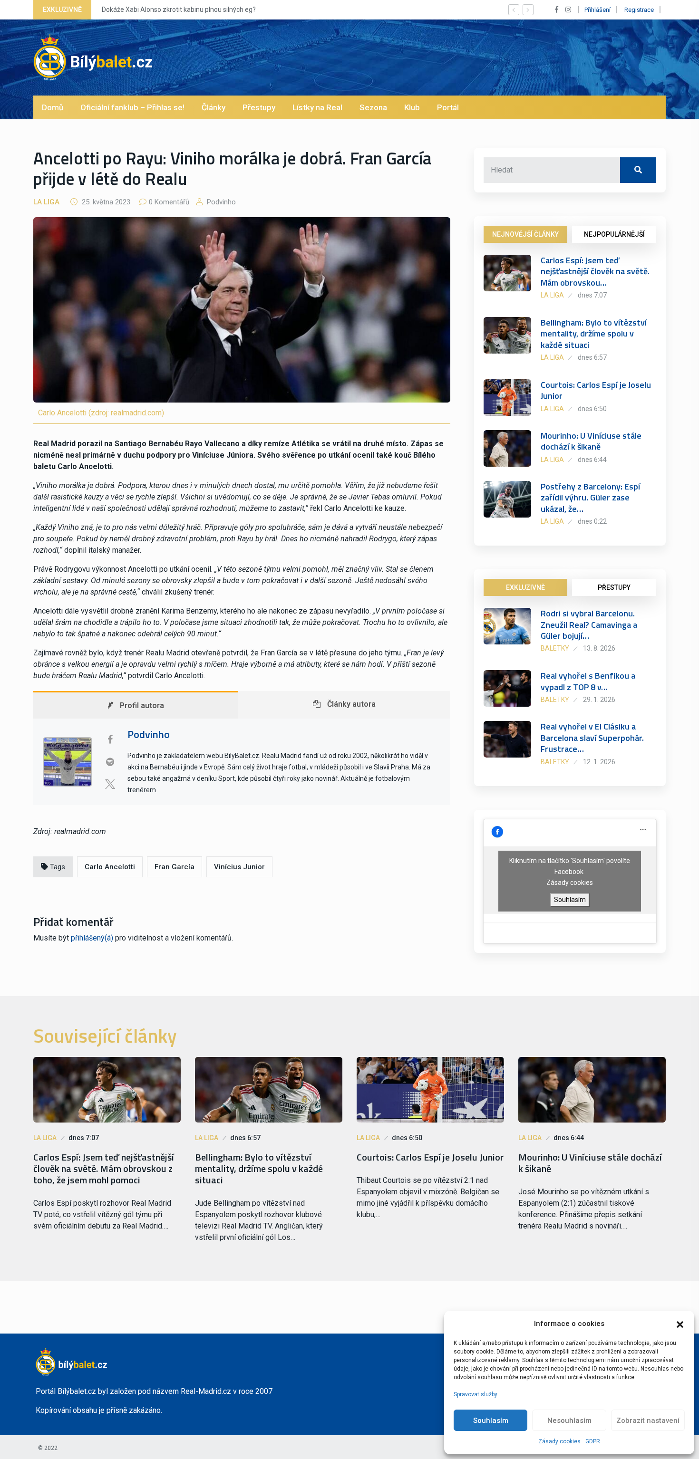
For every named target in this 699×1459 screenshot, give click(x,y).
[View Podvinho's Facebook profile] (110, 739)
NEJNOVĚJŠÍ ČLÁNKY (525, 234)
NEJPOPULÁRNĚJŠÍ (614, 234)
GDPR (592, 1441)
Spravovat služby (475, 1394)
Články (213, 107)
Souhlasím (490, 1420)
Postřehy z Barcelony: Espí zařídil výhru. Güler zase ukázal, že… (590, 497)
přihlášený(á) (92, 937)
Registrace (639, 9)
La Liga (46, 202)
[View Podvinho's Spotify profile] (110, 762)
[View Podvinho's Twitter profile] (110, 784)
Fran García (174, 867)
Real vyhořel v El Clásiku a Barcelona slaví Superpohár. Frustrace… (592, 737)
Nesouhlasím (569, 1420)
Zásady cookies (559, 1441)
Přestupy (259, 107)
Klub (412, 107)
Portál (448, 107)
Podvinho (220, 202)
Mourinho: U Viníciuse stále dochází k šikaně (591, 441)
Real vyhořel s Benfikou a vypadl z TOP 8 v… (588, 681)
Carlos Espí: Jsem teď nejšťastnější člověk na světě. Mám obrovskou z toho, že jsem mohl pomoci (103, 1169)
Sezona (373, 107)
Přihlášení (597, 9)
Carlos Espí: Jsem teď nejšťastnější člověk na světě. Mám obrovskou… (595, 271)
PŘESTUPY (614, 587)
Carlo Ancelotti (110, 867)
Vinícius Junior (239, 867)
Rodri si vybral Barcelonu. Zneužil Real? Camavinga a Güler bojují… (589, 624)
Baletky (555, 648)
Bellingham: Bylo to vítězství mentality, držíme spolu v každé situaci (594, 333)
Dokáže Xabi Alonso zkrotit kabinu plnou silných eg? (179, 9)
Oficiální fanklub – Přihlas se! (132, 107)
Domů (52, 107)
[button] (680, 1323)
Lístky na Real (317, 107)
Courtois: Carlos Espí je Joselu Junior (596, 390)
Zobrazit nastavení (648, 1420)
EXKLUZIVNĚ (525, 587)
